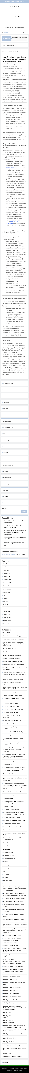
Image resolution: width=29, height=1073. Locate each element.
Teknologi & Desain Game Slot (11, 990)
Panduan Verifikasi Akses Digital (11, 817)
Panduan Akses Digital (9, 764)
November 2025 (7, 583)
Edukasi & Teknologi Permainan (11, 658)
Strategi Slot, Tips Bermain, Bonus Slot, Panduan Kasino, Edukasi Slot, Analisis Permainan (13, 971)
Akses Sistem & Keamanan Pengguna (12, 636)
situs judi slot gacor (8, 852)
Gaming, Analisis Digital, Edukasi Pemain (13, 692)
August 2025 (6, 592)
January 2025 (6, 614)
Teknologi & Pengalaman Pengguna (12, 996)
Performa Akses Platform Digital (11, 823)
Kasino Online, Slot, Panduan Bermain (12, 720)
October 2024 (6, 623)
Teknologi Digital (7, 1012)
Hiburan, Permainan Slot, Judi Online (12, 695)
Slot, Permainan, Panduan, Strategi (12, 935)
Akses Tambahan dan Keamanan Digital (13, 639)
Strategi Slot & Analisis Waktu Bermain (13, 966)
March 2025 (6, 608)
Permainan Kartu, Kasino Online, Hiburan (13, 826)
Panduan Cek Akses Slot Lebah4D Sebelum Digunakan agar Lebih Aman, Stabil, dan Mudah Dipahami (15, 532)
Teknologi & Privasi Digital (10, 1000)
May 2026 (5, 564)
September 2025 (7, 589)
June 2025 (5, 598)
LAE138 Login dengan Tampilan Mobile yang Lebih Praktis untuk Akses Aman (13, 1)
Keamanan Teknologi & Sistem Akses (13, 761)
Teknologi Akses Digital (9, 1003)
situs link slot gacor (8, 383)
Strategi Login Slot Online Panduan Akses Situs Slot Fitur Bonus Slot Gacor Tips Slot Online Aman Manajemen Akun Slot (14, 961)
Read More (5, 377)
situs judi (5, 846)
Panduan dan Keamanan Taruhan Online (13, 792)
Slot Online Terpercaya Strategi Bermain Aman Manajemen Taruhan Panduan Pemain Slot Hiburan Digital (14, 888)
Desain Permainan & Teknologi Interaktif (13, 655)
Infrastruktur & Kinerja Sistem (10, 703)
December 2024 (7, 617)
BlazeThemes (17, 1070)
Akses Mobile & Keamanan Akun (11, 632)
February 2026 (6, 573)
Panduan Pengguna (8, 806)
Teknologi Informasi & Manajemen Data (13, 1034)
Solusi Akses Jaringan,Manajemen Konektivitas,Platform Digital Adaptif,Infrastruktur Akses (12, 940)
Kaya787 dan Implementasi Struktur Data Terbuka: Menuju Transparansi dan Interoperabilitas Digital (14, 59)
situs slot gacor (7, 421)
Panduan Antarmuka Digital (10, 774)
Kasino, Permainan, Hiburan (10, 723)
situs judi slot (6, 849)
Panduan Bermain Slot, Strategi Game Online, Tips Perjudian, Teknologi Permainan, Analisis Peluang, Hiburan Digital (15, 778)
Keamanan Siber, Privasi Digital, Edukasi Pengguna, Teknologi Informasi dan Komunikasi (13, 749)
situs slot (5, 861)
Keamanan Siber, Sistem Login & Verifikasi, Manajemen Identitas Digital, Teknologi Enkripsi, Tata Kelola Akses (14, 756)
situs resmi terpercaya (9, 858)
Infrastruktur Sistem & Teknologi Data (13, 709)
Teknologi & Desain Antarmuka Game (12, 987)
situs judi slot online (8, 855)
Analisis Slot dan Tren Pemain (11, 649)
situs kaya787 (10, 167)
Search (4, 508)
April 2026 (5, 567)
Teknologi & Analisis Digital (10, 979)
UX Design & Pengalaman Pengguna (12, 1056)
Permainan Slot (7, 830)
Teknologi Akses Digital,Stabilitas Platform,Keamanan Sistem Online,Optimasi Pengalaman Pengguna (14, 1008)
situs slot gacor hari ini (9, 427)
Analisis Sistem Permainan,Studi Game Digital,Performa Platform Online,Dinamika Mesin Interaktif (14, 644)
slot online (6, 396)
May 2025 (5, 601)
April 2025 (5, 605)
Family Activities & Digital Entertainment (13, 664)
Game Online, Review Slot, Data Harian (13, 679)
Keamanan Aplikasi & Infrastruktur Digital (13, 732)
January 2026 (6, 576)
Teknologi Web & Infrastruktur (10, 1042)
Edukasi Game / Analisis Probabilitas (12, 661)
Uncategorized (7, 1053)
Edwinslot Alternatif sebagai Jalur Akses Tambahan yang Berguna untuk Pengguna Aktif (14, 543)
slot (4, 433)
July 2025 (5, 595)
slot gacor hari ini (7, 880)
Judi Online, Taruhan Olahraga (10, 712)
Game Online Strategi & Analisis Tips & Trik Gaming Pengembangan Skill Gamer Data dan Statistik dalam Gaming (14, 674)
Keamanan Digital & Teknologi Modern (13, 735)
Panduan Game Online (8, 798)
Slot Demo (6, 874)
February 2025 (6, 611)
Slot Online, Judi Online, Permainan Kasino (14, 898)
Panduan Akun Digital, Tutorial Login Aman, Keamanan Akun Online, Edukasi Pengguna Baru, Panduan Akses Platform (14, 769)
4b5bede (6, 64)
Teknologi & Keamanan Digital (11, 993)
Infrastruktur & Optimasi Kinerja (11, 706)
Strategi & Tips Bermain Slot (10, 945)
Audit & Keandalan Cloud (9, 652)
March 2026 (6, 570)
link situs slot (6, 402)
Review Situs (6, 843)
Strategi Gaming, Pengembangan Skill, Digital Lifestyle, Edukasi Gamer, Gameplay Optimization (14, 950)
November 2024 (7, 620)
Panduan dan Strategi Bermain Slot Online (14, 795)
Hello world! (22, 554)
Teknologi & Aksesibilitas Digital (11, 976)
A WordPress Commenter (10, 554)
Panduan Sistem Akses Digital (11, 809)
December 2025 (7, 579)
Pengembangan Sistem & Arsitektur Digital (14, 820)
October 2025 (6, 586)
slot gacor (5, 390)
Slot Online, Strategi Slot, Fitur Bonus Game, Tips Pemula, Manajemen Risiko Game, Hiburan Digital (14, 930)
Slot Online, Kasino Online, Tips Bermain (13, 901)
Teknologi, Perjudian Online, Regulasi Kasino (14, 1045)
